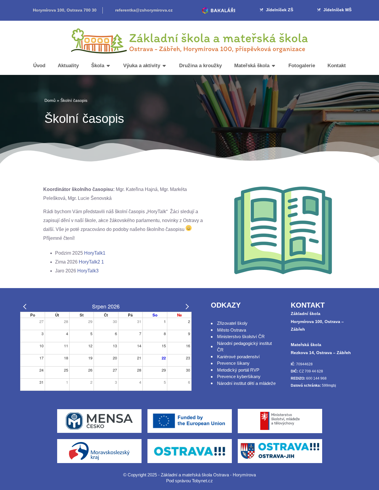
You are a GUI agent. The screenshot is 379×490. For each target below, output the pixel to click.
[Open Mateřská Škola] (273, 66)
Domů (50, 100)
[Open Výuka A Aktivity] (164, 66)
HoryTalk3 (88, 270)
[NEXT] (186, 306)
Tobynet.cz (202, 480)
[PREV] (25, 306)
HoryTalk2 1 (91, 261)
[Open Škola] (108, 66)
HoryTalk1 (94, 253)
